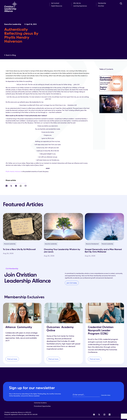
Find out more (12, 359)
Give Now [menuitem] (101, 6)
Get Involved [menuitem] (55, 3)
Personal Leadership (9, 244)
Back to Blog (11, 55)
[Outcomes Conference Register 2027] (111, 82)
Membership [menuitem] (102, 3)
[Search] (121, 3)
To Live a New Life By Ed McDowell (19, 249)
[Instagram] (104, 414)
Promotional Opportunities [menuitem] (42, 406)
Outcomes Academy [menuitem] (40, 403)
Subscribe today (105, 395)
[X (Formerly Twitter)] (99, 414)
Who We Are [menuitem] (77, 3)
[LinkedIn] (109, 414)
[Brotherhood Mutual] (111, 103)
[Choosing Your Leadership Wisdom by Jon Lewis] (63, 226)
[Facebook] (94, 414)
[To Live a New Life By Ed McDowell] (22, 226)
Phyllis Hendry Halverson (13, 171)
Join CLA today (72, 283)
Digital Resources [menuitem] (56, 6)
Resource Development (92, 244)
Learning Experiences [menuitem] (80, 6)
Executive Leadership (51, 244)
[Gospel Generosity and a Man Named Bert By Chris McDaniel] (104, 226)
